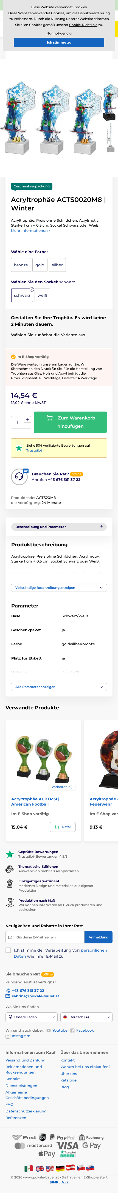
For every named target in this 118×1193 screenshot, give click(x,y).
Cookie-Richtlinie (83, 25)
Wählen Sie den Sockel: (43, 281)
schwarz (22, 295)
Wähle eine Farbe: (29, 251)
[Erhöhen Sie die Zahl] (27, 419)
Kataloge (68, 1080)
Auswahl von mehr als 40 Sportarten (48, 871)
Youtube (60, 1030)
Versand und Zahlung (25, 1060)
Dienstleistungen (21, 1085)
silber (57, 264)
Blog (64, 1087)
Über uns (68, 1073)
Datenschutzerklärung (26, 1111)
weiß (42, 295)
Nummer (17, 422)
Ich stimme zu (59, 42)
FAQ (9, 1104)
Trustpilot (34, 450)
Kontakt (12, 1079)
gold (39, 264)
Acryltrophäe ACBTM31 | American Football (35, 801)
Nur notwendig (59, 33)
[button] (59, 588)
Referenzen (15, 1117)
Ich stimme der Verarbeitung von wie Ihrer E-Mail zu (60, 953)
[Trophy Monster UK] (40, 1168)
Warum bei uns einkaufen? (85, 1066)
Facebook (85, 1030)
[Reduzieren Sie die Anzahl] (27, 425)
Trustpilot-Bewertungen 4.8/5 (43, 856)
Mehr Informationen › (30, 230)
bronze (21, 264)
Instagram (21, 1036)
